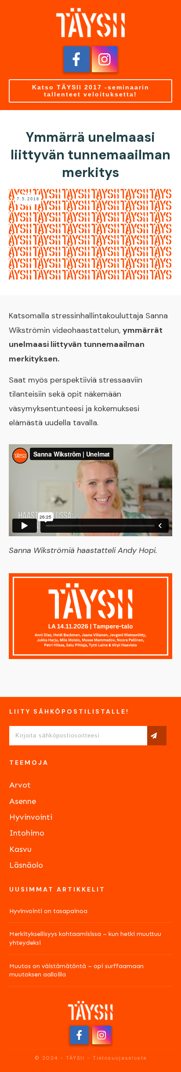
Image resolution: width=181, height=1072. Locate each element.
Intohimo (26, 833)
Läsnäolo (26, 865)
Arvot (20, 785)
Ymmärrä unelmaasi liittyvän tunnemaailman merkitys (90, 155)
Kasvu (20, 849)
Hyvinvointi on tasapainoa (48, 911)
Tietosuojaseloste (120, 1058)
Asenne (22, 801)
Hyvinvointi (30, 817)
